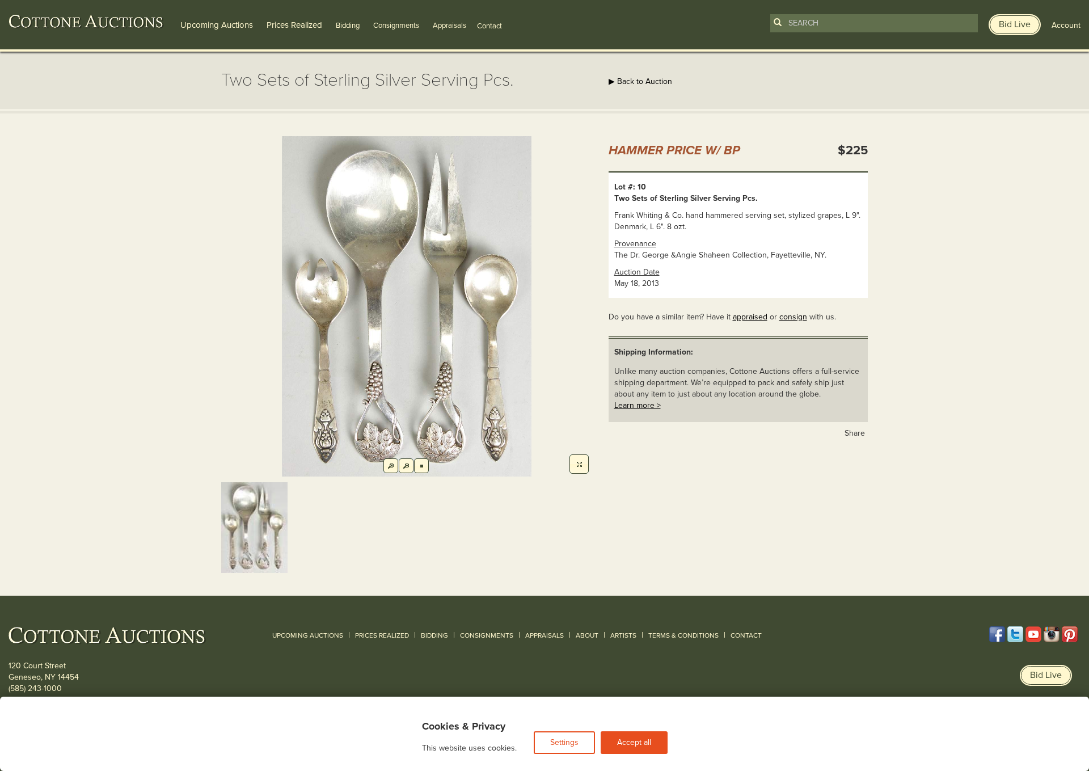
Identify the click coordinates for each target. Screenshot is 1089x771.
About (587, 635)
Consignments (396, 25)
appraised (750, 317)
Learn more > (637, 405)
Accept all (634, 742)
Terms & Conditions (683, 635)
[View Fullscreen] (579, 464)
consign (793, 317)
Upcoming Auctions (216, 25)
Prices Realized (294, 25)
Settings (564, 742)
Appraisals (449, 25)
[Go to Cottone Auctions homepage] (86, 21)
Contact (746, 635)
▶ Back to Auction (640, 81)
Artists (623, 635)
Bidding (348, 25)
